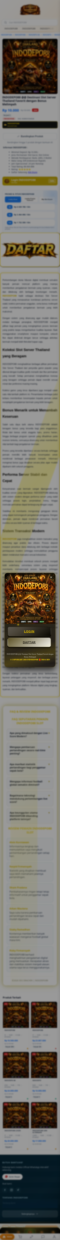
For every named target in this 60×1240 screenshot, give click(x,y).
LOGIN (29, 631)
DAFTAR (29, 642)
